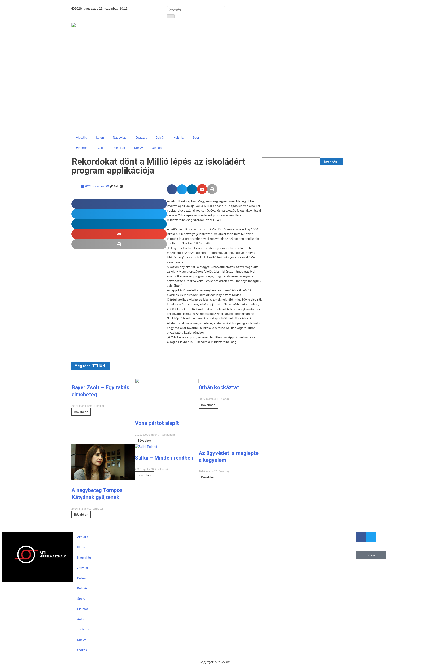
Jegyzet (141, 137)
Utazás (157, 147)
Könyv (138, 147)
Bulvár (160, 137)
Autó (100, 147)
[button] (172, 189)
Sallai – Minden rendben (164, 458)
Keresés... (332, 162)
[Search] (171, 16)
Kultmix (178, 137)
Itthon (100, 137)
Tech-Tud (118, 147)
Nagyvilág (120, 137)
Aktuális (81, 137)
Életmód (82, 147)
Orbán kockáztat (219, 387)
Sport (196, 137)
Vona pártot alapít (157, 423)
